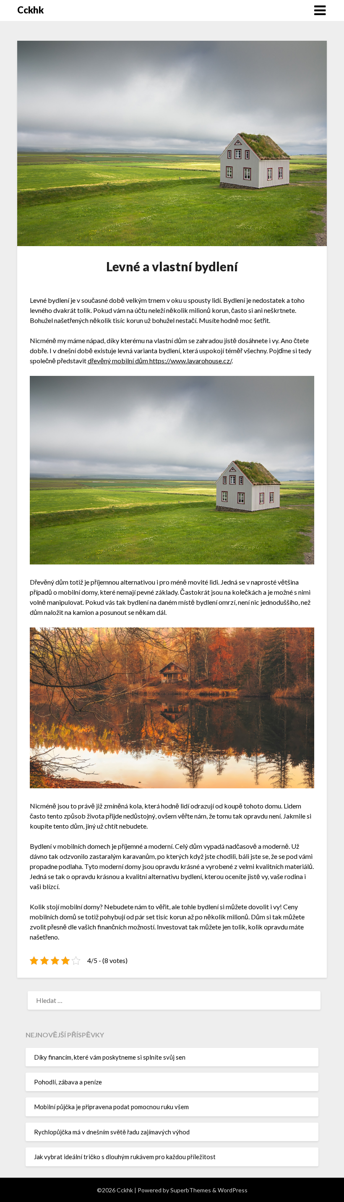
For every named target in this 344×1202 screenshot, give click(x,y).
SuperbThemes (190, 1190)
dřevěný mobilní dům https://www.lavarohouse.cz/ (160, 361)
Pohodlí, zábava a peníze (68, 1082)
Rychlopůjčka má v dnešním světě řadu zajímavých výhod (112, 1132)
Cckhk (30, 10)
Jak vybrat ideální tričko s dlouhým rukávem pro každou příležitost (125, 1156)
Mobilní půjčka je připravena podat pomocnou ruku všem (111, 1106)
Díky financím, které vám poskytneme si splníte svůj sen (109, 1057)
